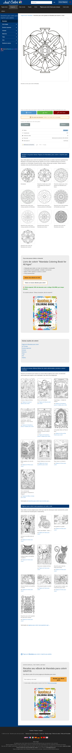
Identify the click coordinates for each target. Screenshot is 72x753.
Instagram (41, 730)
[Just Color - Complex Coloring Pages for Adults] (26, 737)
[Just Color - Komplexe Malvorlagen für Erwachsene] (38, 737)
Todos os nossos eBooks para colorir (35, 282)
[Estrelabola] (28, 181)
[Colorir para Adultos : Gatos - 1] (44, 528)
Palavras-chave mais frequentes (32, 733)
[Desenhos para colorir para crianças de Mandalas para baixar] (61, 203)
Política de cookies (56, 733)
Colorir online (66, 7)
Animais (24, 350)
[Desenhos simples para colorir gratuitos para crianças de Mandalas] (28, 243)
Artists (35, 7)
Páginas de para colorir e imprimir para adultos (37, 654)
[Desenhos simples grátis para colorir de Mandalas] (44, 203)
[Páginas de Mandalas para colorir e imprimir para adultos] (22, 654)
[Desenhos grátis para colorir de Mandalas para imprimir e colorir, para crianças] (61, 223)
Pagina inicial (4, 7)
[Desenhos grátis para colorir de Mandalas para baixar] (28, 203)
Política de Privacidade (65, 733)
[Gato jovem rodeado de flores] (44, 564)
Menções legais (48, 733)
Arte (23, 355)
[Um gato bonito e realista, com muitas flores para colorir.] (61, 584)
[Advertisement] (45, 96)
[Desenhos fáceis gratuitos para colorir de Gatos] (61, 564)
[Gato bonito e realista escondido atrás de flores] (28, 534)
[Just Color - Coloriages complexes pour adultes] (30, 737)
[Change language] (70, 2)
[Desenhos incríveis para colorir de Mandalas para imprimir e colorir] (44, 181)
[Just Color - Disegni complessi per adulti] (33, 737)
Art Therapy (25, 346)
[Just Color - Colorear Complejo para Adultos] (36, 737)
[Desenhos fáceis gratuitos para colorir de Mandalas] (61, 181)
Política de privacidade (52, 683)
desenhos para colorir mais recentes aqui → (39, 501)
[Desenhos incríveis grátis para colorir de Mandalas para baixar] (28, 223)
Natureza (24, 352)
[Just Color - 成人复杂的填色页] (44, 737)
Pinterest (36, 730)
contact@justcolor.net (50, 747)
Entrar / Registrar (63, 2)
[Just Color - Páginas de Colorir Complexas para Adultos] (41, 737)
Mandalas (30, 15)
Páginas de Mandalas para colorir (30, 344)
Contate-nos (41, 733)
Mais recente (22, 7)
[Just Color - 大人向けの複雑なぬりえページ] (47, 737)
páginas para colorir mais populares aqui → (39, 625)
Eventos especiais (26, 348)
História (24, 357)
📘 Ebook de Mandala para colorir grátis (9, 49)
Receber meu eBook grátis (58, 679)
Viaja (23, 353)
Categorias (12, 7)
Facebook (31, 730)
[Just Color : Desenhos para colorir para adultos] (13, 2)
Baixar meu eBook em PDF (32, 277)
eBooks (3, 11)
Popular (30, 7)
